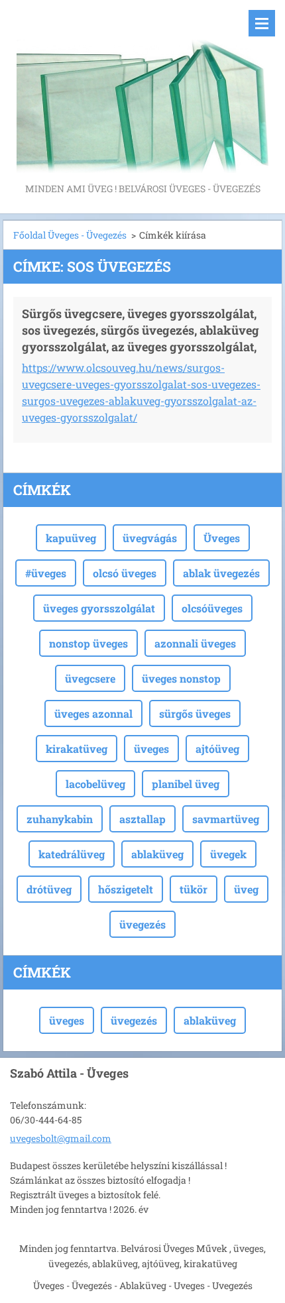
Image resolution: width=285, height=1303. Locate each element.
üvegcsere (90, 678)
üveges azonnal (93, 713)
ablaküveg (157, 854)
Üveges (221, 538)
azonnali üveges (195, 643)
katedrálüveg (71, 854)
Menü (262, 23)
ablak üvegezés (221, 573)
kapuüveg (71, 538)
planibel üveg (185, 784)
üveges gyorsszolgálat (99, 608)
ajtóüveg (217, 749)
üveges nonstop (181, 678)
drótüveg (49, 889)
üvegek (228, 854)
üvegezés (142, 924)
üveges (151, 749)
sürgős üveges (195, 713)
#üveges (45, 573)
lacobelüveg (95, 784)
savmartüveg (225, 819)
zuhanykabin (60, 819)
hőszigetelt (125, 889)
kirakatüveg (76, 749)
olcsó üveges (124, 573)
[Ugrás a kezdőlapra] (142, 90)
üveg (246, 889)
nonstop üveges (88, 643)
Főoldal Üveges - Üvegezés (70, 235)
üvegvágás (150, 538)
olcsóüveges (212, 608)
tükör (193, 889)
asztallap (142, 819)
